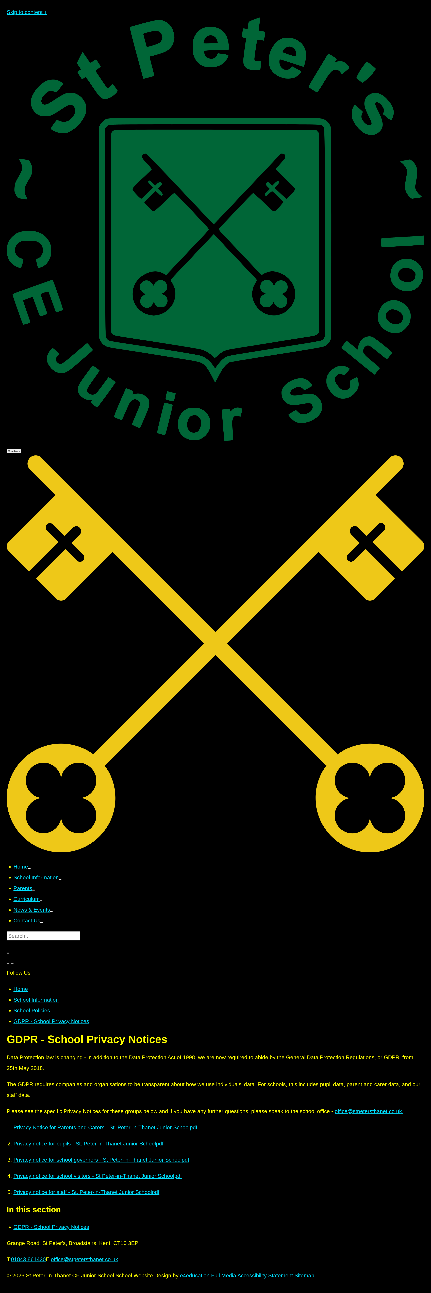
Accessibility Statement (265, 1275)
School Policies (31, 1010)
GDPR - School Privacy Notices (51, 1021)
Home (20, 989)
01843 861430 (28, 1259)
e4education (195, 1275)
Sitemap (304, 1275)
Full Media (223, 1275)
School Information (36, 1000)
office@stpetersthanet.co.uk (369, 1111)
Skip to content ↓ (27, 12)
